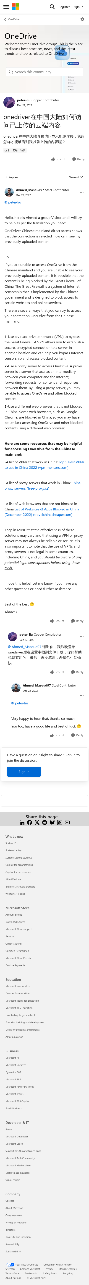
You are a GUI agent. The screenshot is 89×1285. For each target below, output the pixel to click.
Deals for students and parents (22, 1029)
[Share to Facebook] (29, 822)
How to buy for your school (20, 1015)
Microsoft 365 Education (18, 1008)
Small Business (13, 1108)
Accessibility (12, 1244)
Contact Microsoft (30, 1269)
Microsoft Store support (18, 929)
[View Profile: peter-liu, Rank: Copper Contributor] (9, 102)
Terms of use (12, 1273)
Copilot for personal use (18, 872)
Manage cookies (68, 1269)
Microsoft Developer (16, 1136)
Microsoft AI (12, 1057)
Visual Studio (12, 1180)
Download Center (15, 922)
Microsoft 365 (13, 1079)
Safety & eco (50, 1273)
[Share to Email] (67, 822)
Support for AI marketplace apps (23, 1151)
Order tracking (13, 943)
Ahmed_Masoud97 (30, 190)
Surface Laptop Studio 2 (18, 857)
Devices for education (17, 993)
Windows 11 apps (15, 893)
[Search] (52, 7)
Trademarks (31, 1273)
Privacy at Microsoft (16, 1222)
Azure (8, 1129)
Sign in (23, 771)
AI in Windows (13, 879)
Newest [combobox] (76, 177)
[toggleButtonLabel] (82, 19)
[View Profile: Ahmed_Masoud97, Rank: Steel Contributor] (9, 192)
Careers (9, 1200)
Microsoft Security (15, 1065)
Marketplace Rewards (17, 1172)
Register (64, 7)
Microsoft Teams (14, 1094)
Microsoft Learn (14, 1143)
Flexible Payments (15, 965)
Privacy (49, 1269)
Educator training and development (24, 1022)
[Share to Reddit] (44, 822)
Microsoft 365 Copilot (17, 1101)
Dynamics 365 (13, 1072)
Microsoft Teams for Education (22, 1000)
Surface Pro (11, 843)
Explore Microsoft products (20, 886)
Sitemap (10, 1269)
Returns (9, 936)
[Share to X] (37, 822)
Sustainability (13, 1251)
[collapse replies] (44, 186)
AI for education (14, 1037)
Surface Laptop (13, 850)
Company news (13, 1215)
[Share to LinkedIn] (22, 822)
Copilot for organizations (19, 864)
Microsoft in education (17, 986)
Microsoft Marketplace (18, 1165)
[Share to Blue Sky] (52, 822)
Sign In (78, 7)
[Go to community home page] (15, 6)
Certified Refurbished (17, 950)
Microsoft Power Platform (19, 1086)
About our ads (13, 1278)
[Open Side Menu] (6, 6)
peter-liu (23, 100)
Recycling (68, 1273)
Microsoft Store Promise (18, 958)
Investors (10, 1229)
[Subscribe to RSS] (59, 822)
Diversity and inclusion (18, 1237)
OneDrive (13, 19)
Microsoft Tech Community (20, 1158)
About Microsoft (14, 1208)
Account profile (13, 914)
